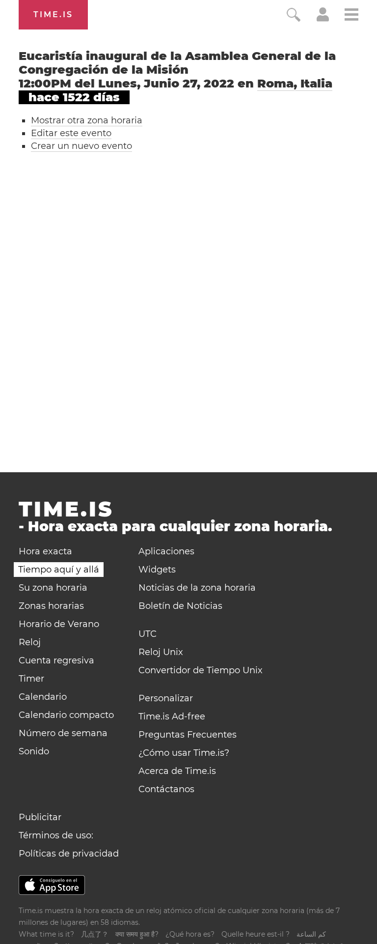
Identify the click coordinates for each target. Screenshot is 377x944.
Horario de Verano (59, 624)
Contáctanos (166, 789)
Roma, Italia (294, 83)
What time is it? (46, 934)
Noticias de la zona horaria (197, 587)
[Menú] (351, 16)
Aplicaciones (166, 551)
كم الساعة (311, 934)
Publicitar (40, 817)
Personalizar (165, 698)
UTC (147, 634)
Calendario (43, 696)
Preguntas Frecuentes (187, 734)
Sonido (34, 751)
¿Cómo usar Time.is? (183, 752)
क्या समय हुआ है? (137, 934)
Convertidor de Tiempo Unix (200, 670)
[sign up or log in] (323, 18)
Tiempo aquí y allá (58, 569)
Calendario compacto (66, 715)
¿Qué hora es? (190, 934)
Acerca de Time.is (177, 771)
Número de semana (63, 733)
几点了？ (94, 934)
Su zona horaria (53, 587)
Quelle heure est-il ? (255, 934)
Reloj (30, 642)
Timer (31, 678)
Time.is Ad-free (171, 716)
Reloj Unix (160, 652)
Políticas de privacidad (69, 853)
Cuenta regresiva (56, 660)
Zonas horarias (51, 606)
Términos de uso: (56, 835)
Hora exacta (45, 551)
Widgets (157, 569)
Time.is (53, 14)
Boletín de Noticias (180, 606)
